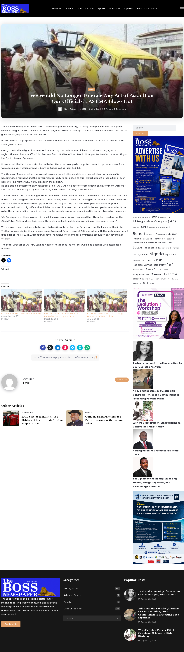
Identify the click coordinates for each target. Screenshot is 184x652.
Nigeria (157, 254)
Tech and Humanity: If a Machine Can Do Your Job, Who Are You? (159, 593)
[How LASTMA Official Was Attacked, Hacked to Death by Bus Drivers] (64, 300)
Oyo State (136, 261)
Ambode (136, 228)
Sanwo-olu (159, 274)
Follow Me (122, 379)
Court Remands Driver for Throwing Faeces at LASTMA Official (105, 315)
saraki (172, 274)
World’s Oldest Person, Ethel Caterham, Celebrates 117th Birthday (156, 633)
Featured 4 (170, 239)
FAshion (137, 238)
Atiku (169, 227)
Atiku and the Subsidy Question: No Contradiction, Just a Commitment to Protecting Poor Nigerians (156, 395)
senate (137, 278)
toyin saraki (137, 283)
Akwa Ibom (165, 217)
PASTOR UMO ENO (148, 261)
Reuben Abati (138, 270)
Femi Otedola (140, 242)
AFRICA (155, 217)
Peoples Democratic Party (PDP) (153, 265)
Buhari (139, 233)
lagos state (150, 247)
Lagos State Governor (168, 248)
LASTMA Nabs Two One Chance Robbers (21, 313)
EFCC (174, 234)
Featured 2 (147, 239)
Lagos (138, 247)
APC (144, 227)
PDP (159, 260)
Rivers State (153, 269)
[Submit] (119, 618)
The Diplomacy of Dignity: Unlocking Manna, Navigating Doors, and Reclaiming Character (155, 482)
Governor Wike (165, 242)
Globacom (152, 243)
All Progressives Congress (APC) (154, 221)
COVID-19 (150, 234)
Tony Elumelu (173, 279)
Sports (145, 279)
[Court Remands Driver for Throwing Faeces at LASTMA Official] (107, 300)
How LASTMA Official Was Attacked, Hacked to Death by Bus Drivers (62, 315)
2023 (135, 217)
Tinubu (163, 279)
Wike (152, 283)
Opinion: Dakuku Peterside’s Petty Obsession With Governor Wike (105, 420)
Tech (157, 279)
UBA (146, 283)
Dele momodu (163, 234)
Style (151, 279)
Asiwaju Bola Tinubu (157, 228)
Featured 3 (159, 238)
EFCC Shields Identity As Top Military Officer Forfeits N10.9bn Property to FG (42, 420)
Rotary (165, 270)
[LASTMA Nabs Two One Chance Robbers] (21, 300)
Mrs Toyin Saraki (140, 254)
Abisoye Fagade (144, 217)
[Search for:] (154, 127)
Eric (66, 109)
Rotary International (141, 275)
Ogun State (170, 254)
